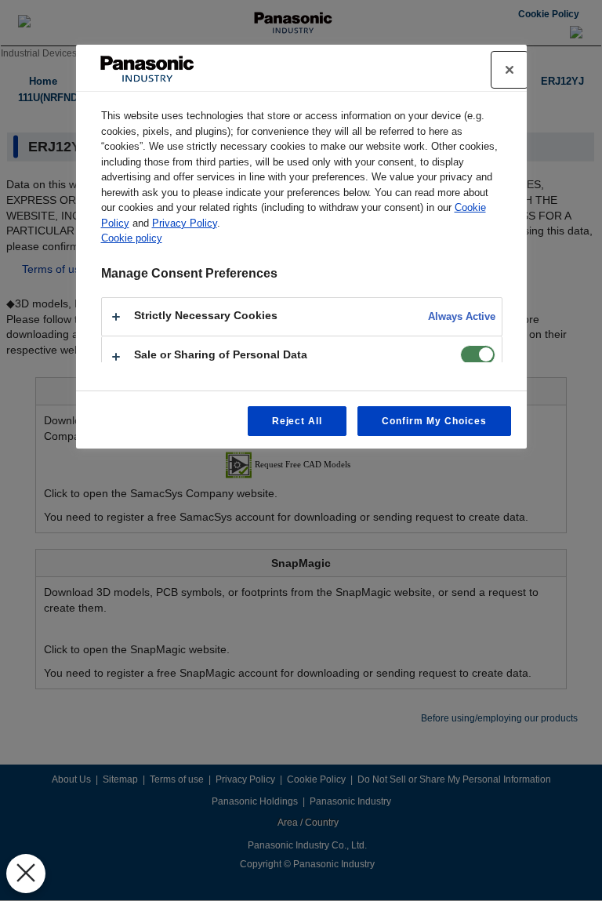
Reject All (297, 421)
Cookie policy (131, 238)
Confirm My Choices (434, 421)
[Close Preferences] (25, 873)
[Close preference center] (509, 70)
